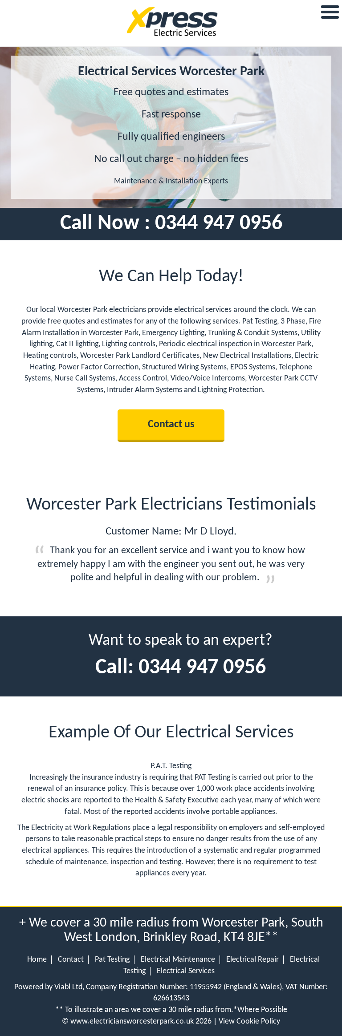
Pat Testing (112, 959)
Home (37, 959)
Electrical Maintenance (178, 959)
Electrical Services (186, 971)
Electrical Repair (252, 959)
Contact (71, 959)
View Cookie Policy (249, 1021)
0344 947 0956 (218, 224)
